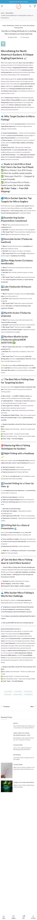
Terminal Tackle (18, 745)
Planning (16, 27)
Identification (10, 25)
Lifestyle (15, 782)
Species (15, 723)
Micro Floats (6, 410)
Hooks (4, 25)
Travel (28, 735)
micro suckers (28, 691)
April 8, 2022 (13, 37)
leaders (3, 553)
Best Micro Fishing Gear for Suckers (19, 581)
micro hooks (22, 25)
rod (29, 365)
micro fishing (17, 65)
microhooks (7, 694)
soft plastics (27, 251)
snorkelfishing (28, 694)
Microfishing (30, 25)
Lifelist (17, 25)
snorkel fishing (18, 694)
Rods (21, 27)
